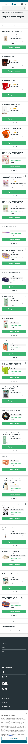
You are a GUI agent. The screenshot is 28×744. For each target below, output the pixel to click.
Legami (13, 156)
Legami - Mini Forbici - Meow (9, 226)
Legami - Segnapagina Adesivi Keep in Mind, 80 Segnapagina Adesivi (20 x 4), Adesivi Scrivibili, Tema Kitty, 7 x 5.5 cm (13, 176)
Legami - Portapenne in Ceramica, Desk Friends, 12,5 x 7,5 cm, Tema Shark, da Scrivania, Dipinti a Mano (11, 479)
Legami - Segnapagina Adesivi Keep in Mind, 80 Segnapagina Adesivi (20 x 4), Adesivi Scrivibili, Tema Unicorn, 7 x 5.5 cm (13, 153)
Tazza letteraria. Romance (8, 80)
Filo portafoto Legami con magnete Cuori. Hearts (12, 528)
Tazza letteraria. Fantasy (8, 56)
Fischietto (4, 456)
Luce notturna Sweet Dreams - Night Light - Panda (12, 504)
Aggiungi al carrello (15, 47)
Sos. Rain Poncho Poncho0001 (9, 318)
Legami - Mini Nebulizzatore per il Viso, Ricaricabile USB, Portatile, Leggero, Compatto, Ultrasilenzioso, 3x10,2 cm (11, 433)
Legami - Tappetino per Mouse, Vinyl (11, 410)
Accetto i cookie (14, 741)
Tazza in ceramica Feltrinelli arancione (11, 128)
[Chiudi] (26, 713)
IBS (12, 58)
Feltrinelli (13, 130)
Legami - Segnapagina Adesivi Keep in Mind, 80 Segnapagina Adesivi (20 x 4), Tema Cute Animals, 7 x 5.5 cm (13, 202)
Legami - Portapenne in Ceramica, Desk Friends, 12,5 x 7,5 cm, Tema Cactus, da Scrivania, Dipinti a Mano (11, 364)
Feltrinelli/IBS (14, 106)
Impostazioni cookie (14, 738)
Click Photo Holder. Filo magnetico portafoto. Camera (10, 574)
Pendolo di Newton (6, 341)
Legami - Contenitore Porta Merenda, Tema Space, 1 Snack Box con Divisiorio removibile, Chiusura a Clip (13, 598)
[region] (14, 727)
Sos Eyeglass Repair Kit (7, 296)
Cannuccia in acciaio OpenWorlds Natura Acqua (12, 32)
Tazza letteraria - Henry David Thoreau (11, 104)
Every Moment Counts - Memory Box (11, 551)
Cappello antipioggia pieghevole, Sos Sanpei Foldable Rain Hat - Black (13, 387)
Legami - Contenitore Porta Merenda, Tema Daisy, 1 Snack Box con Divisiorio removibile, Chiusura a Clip (13, 249)
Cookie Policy (10, 735)
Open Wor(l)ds (14, 35)
